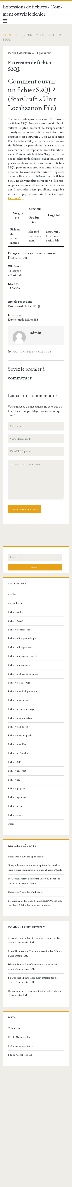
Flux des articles (19, 1037)
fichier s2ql (15, 198)
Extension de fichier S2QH (24, 306)
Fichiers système (17, 797)
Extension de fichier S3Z (23, 319)
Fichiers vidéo (15, 815)
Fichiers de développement (22, 691)
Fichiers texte (15, 806)
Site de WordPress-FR (20, 1054)
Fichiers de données (19, 700)
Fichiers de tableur (18, 744)
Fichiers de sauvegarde (20, 735)
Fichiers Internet (17, 770)
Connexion (14, 1028)
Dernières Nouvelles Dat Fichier (25, 891)
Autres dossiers (16, 603)
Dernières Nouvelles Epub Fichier (26, 856)
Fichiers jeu (14, 779)
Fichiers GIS (14, 762)
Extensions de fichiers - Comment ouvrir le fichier (33, 10)
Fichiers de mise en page (21, 709)
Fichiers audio (15, 612)
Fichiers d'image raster (20, 647)
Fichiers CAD (15, 620)
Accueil (10, 35)
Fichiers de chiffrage (19, 682)
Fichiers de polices (18, 726)
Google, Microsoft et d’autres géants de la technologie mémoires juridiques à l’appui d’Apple (35, 867)
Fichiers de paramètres (31, 351)
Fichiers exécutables (19, 753)
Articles (12, 594)
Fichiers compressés (19, 629)
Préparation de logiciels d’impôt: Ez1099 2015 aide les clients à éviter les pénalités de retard (35, 903)
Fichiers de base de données (23, 673)
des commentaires (20, 1046)
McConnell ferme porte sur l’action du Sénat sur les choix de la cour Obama (34, 881)
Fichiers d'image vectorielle (22, 656)
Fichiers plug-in (16, 788)
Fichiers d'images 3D (19, 665)
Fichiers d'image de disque (22, 638)
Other (11, 823)
